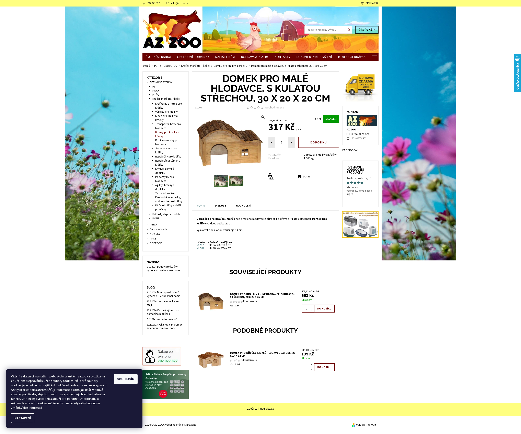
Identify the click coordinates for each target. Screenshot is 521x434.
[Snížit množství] (312, 311)
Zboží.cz (252, 408)
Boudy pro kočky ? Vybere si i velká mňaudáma (163, 268)
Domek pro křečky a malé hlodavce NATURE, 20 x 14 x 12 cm (262, 354)
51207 (200, 245)
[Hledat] (349, 30)
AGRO (153, 225)
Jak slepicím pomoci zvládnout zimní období (165, 326)
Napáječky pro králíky (168, 157)
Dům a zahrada (158, 229)
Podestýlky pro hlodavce (164, 179)
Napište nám (225, 57)
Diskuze (220, 206)
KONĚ (155, 218)
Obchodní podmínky (193, 57)
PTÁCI (156, 95)
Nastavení (22, 418)
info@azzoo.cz (179, 3)
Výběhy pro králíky (166, 112)
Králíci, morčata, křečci (166, 99)
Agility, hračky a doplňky (164, 187)
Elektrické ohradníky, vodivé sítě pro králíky (168, 199)
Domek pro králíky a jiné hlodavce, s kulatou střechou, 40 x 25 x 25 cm (263, 295)
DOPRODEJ (156, 243)
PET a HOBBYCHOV (161, 82)
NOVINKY (155, 234)
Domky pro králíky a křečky (320, 155)
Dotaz (306, 177)
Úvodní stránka (158, 57)
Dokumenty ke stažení (314, 57)
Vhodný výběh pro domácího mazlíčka (163, 312)
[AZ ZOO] (171, 29)
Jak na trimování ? (166, 319)
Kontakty (282, 57)
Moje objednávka (352, 57)
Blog (151, 287)
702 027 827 (153, 3)
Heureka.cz (267, 408)
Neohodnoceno (274, 107)
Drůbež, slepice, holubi (166, 214)
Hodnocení (243, 206)
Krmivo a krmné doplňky (164, 171)
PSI (154, 87)
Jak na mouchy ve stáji (163, 303)
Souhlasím (126, 379)
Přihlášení (372, 3)
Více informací (32, 408)
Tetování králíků (165, 193)
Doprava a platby (254, 57)
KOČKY (156, 91)
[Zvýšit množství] (312, 307)
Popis (201, 206)
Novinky (153, 261)
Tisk (271, 179)
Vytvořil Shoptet (366, 425)
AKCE (153, 239)
